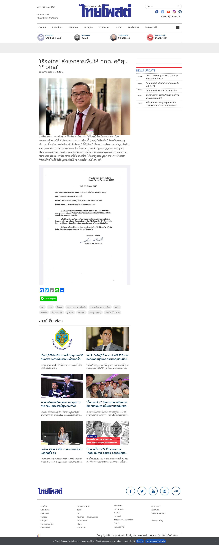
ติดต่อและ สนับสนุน (158, 513)
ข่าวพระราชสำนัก (46, 524)
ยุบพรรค (70, 312)
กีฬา (78, 513)
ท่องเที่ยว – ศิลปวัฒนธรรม (87, 517)
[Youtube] (168, 11)
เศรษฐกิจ (88, 27)
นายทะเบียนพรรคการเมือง (100, 307)
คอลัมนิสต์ (73, 27)
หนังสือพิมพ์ (133, 27)
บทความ (43, 517)
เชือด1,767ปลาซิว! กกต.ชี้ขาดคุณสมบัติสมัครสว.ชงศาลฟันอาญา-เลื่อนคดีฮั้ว (62, 357)
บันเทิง (118, 27)
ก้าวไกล (59, 307)
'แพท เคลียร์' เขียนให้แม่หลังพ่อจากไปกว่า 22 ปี (162, 85)
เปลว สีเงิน (57, 27)
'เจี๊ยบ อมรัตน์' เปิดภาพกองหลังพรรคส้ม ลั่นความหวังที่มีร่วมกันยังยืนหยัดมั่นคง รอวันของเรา (106, 406)
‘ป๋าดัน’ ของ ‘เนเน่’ (53, 37)
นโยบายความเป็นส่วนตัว (156, 541)
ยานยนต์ (117, 516)
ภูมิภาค (79, 524)
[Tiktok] (180, 11)
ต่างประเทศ (104, 27)
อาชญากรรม (119, 509)
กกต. (50, 307)
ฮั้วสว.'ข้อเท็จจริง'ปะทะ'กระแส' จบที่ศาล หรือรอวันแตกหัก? (163, 97)
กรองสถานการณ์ (83, 506)
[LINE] (176, 491)
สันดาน (85, 37)
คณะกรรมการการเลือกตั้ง (76, 307)
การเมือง (42, 27)
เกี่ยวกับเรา (155, 510)
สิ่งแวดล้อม (81, 527)
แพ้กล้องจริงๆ (161, 37)
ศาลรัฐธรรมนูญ (95, 312)
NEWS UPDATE (145, 70)
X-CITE (117, 512)
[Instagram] (174, 11)
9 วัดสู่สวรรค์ (124, 37)
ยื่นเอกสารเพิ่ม (57, 312)
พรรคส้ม (44, 312)
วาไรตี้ (79, 510)
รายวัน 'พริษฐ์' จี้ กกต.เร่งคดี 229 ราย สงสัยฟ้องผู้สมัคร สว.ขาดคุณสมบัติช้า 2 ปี (107, 359)
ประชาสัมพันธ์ (82, 520)
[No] (216, 541)
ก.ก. (42, 307)
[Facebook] (157, 11)
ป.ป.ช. (117, 307)
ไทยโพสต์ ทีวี (151, 27)
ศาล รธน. (81, 312)
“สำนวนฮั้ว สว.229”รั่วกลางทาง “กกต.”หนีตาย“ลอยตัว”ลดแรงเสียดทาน (106, 453)
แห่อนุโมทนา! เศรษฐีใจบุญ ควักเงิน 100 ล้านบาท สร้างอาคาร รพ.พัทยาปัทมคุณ (161, 104)
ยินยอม (140, 541)
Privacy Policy (157, 520)
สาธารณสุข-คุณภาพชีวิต (123, 520)
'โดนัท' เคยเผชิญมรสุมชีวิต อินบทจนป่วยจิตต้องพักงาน (162, 77)
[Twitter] (163, 11)
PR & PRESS (156, 506)
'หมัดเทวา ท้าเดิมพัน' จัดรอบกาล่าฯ (161, 90)
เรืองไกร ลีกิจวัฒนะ (113, 312)
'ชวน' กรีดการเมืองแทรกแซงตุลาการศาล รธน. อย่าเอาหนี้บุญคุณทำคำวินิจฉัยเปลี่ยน (60, 406)
